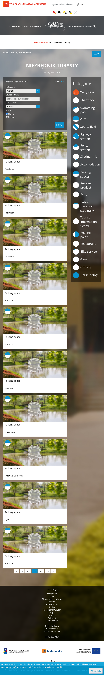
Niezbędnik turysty (52, 610)
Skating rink (88, 156)
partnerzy (58, 43)
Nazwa (11, 114)
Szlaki (52, 596)
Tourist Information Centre (88, 221)
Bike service (88, 251)
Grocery (85, 267)
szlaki (20, 26)
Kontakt (52, 607)
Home (6, 52)
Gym (83, 259)
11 (34, 571)
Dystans (11, 117)
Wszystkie (87, 92)
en (6, 4)
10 (28, 571)
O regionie (52, 593)
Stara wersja (52, 620)
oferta (70, 26)
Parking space (12, 161)
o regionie (13, 26)
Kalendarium (52, 604)
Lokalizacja (11, 102)
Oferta (52, 601)
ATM (83, 119)
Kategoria (10, 87)
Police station (85, 147)
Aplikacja (52, 618)
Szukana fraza (12, 94)
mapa (51, 43)
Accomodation (90, 164)
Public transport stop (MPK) (87, 206)
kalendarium (79, 26)
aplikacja (67, 43)
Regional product (86, 185)
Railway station (85, 136)
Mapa (52, 612)
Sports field (88, 126)
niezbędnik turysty (41, 43)
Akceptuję (96, 670)
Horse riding (89, 275)
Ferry (83, 194)
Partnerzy (52, 615)
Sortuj (8, 110)
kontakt (88, 26)
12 (41, 571)
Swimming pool (87, 110)
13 (47, 571)
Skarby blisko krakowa (52, 599)
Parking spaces (85, 174)
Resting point (85, 234)
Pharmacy (87, 100)
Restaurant (88, 244)
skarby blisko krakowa (33, 26)
